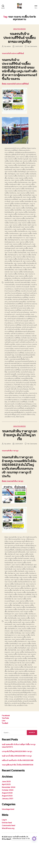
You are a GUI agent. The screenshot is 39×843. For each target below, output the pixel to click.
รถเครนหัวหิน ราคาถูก (20, 697)
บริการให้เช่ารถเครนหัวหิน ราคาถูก (15, 539)
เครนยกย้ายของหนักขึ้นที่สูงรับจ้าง (15, 412)
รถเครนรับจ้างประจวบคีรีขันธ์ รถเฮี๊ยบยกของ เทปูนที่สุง (19, 38)
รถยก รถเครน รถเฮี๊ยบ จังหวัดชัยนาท (24, 169)
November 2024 (8, 787)
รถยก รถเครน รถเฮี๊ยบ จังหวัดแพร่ (25, 671)
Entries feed (7, 823)
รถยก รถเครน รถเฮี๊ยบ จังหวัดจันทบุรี (15, 165)
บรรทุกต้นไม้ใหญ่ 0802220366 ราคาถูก (17, 751)
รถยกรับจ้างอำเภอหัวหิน (23, 314)
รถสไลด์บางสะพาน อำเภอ (29, 338)
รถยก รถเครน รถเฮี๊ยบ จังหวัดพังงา (19, 603)
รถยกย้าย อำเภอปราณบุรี (28, 291)
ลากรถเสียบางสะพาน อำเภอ (13, 397)
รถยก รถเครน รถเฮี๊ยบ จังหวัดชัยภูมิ (15, 172)
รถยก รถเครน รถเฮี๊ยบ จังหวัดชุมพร (23, 569)
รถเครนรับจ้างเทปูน (26, 372)
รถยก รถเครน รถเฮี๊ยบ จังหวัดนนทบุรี (23, 189)
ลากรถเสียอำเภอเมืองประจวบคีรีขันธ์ (26, 406)
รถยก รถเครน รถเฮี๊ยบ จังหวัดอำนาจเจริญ (17, 259)
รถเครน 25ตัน (16, 686)
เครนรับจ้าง (28, 412)
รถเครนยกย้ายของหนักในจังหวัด (24, 361)
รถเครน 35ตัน (25, 686)
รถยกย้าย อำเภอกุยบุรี (22, 287)
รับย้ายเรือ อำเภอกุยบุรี (22, 383)
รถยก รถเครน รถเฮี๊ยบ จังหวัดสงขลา (21, 631)
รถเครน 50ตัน (21, 688)
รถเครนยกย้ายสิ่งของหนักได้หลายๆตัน (22, 365)
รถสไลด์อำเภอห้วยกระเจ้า (27, 342)
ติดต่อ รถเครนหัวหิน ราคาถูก (12, 481)
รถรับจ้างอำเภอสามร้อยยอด (13, 327)
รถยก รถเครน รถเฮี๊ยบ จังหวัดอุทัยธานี (25, 263)
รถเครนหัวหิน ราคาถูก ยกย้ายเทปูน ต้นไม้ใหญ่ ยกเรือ (19, 435)
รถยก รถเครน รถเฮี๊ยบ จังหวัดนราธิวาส (16, 191)
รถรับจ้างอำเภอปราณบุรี (29, 325)
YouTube (5, 718)
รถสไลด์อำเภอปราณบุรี (12, 342)
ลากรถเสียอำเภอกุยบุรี (28, 397)
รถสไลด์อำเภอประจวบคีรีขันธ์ (26, 340)
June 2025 (6, 781)
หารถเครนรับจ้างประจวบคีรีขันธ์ (14, 408)
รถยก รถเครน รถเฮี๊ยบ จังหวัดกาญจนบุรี (16, 159)
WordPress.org (8, 828)
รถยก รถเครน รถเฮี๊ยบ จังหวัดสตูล (19, 235)
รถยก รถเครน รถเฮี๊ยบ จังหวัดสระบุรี (22, 639)
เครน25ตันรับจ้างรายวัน (21, 699)
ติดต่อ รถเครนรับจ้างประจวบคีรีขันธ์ (15, 84)
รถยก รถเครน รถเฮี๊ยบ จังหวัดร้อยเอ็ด (16, 221)
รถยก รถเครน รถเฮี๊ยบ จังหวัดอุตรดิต (25, 658)
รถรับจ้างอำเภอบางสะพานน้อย (23, 323)
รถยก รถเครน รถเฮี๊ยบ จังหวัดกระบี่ (26, 157)
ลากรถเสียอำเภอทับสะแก (12, 400)
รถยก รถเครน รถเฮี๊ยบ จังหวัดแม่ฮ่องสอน (17, 673)
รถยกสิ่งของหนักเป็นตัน (24, 682)
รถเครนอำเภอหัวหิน (24, 376)
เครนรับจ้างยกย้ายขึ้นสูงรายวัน (20, 703)
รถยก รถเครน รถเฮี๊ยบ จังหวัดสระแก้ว (20, 244)
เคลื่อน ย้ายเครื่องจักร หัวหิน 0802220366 (17, 760)
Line (3, 721)
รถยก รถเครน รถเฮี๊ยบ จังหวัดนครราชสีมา (23, 580)
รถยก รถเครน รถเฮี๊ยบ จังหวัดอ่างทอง (24, 257)
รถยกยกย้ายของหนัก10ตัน (22, 282)
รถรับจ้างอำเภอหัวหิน (13, 329)
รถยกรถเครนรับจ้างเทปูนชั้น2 (17, 302)
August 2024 (7, 793)
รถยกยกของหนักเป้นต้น (26, 678)
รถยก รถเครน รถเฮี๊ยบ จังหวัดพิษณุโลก (24, 607)
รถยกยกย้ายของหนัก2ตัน (25, 680)
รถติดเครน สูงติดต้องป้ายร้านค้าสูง (15, 154)
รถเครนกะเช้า (29, 353)
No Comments (32, 46)
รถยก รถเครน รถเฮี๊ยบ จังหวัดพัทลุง (22, 208)
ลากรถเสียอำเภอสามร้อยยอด (23, 404)
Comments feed (8, 825)
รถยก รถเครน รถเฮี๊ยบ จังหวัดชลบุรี (22, 565)
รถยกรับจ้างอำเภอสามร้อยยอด (20, 312)
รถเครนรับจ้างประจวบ (26, 368)
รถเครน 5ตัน (30, 688)
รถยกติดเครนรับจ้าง (27, 278)
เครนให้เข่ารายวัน (10, 417)
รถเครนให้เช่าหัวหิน (27, 378)
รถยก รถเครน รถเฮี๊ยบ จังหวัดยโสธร (23, 218)
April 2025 (6, 784)
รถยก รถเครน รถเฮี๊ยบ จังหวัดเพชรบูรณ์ (21, 272)
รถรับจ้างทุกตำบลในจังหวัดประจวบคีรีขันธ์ (19, 319)
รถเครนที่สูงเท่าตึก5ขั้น (15, 357)
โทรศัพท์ (5, 723)
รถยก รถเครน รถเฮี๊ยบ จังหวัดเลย (14, 274)
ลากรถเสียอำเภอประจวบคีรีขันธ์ (17, 402)
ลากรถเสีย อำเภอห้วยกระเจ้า (27, 395)
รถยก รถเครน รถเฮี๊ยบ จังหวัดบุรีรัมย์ (20, 195)
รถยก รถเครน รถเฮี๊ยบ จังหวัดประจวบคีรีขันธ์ (18, 594)
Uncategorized (19, 29)
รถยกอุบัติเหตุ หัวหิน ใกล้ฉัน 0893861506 (17, 765)
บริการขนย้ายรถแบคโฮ (29, 537)
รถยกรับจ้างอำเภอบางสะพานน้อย (20, 308)
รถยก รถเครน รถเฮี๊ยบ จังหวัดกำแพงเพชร (17, 558)
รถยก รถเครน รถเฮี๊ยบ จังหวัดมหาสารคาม (17, 214)
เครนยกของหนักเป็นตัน (27, 410)
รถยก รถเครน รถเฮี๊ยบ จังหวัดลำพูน (23, 229)
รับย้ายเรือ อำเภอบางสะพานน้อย (23, 385)
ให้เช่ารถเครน (20, 417)
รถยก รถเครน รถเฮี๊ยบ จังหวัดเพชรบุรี (22, 667)
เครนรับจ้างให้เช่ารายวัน (27, 414)
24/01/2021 (19, 46)
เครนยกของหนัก (14, 410)
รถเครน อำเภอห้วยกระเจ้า (24, 351)
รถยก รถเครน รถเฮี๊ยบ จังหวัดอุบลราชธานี (17, 265)
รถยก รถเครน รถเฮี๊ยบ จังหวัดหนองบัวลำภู (23, 652)
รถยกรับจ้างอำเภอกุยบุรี (16, 306)
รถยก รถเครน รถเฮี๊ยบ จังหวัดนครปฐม (22, 180)
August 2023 (7, 796)
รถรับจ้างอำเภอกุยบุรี (22, 321)
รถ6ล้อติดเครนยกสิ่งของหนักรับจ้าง (24, 152)
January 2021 (7, 799)
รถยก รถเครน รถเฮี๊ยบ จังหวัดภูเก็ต (25, 212)
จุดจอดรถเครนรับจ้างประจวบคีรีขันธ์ (16, 148)
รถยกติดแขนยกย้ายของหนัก (22, 280)
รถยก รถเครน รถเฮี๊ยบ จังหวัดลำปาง (23, 624)
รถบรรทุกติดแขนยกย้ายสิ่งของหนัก (15, 552)
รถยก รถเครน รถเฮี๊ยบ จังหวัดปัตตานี (22, 201)
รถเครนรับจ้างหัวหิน (14, 372)
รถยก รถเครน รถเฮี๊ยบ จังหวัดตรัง (26, 174)
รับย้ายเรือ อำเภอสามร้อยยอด (19, 389)
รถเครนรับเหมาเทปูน (23, 374)
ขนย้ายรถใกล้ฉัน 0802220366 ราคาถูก (17, 756)
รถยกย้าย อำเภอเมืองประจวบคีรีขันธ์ (18, 295)
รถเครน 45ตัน (12, 688)
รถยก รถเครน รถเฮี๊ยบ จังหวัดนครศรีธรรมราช (18, 582)
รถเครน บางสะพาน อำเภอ (23, 344)
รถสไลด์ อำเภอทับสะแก (17, 333)
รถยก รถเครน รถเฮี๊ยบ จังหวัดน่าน (21, 588)
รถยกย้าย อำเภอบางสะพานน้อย (23, 289)
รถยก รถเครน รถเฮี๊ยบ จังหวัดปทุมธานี (24, 592)
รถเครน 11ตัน (30, 684)
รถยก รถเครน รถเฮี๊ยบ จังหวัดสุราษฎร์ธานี (23, 646)
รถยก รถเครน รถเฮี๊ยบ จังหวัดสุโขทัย (15, 253)
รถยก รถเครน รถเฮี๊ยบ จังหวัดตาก (26, 573)
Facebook (6, 715)
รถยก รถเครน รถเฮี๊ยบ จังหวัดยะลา (25, 614)
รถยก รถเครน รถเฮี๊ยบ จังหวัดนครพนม (16, 182)
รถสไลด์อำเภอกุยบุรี (10, 340)
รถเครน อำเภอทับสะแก (19, 346)
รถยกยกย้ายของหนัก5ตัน (22, 285)
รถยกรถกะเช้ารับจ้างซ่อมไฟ (20, 299)
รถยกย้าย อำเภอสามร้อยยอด (13, 293)
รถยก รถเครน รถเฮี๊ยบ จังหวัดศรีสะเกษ (16, 231)
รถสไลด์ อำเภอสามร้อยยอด (22, 336)
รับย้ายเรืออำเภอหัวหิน (21, 393)
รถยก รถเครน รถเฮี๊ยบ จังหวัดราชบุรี (20, 225)
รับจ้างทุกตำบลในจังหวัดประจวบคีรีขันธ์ (16, 380)
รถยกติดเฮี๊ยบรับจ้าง (27, 675)
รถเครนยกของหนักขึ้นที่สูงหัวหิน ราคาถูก (24, 692)
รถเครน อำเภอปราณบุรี (21, 348)
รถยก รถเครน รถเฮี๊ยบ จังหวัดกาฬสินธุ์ (22, 556)
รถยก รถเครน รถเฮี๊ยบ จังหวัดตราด (15, 176)
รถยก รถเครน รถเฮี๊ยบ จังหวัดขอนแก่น (23, 163)
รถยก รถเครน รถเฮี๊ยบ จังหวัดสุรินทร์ (23, 250)
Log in (4, 820)
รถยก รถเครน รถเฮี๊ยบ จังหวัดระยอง (19, 620)
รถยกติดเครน (16, 278)
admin (9, 46)
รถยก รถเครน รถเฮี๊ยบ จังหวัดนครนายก (16, 575)
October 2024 (7, 790)
